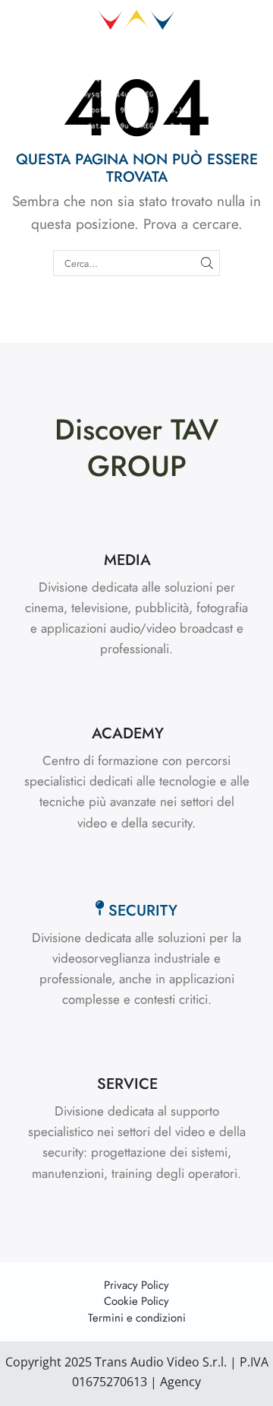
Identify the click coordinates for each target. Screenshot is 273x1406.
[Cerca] (207, 263)
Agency (179, 1381)
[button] (136, 560)
